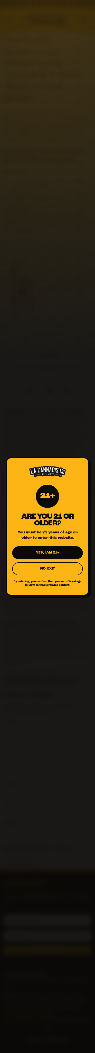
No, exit (47, 569)
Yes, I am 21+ (47, 553)
